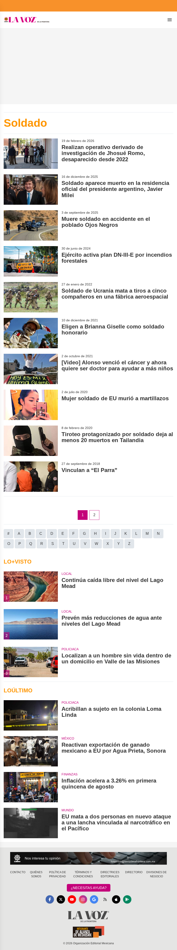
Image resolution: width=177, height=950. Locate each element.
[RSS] (105, 899)
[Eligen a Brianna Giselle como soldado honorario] (31, 333)
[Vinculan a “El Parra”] (31, 476)
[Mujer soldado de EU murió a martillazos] (31, 405)
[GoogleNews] (94, 899)
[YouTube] (72, 899)
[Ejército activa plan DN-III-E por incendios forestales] (31, 261)
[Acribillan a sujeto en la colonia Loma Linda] (31, 715)
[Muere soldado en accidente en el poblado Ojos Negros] (31, 225)
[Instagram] (83, 899)
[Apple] (116, 899)
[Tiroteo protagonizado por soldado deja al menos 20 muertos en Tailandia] (31, 441)
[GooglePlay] (127, 899)
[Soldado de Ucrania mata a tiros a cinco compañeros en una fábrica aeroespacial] (31, 297)
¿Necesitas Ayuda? (88, 888)
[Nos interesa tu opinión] (88, 858)
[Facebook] (50, 899)
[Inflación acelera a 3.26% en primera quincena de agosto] (31, 787)
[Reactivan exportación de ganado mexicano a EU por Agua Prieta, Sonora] (31, 751)
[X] (61, 899)
